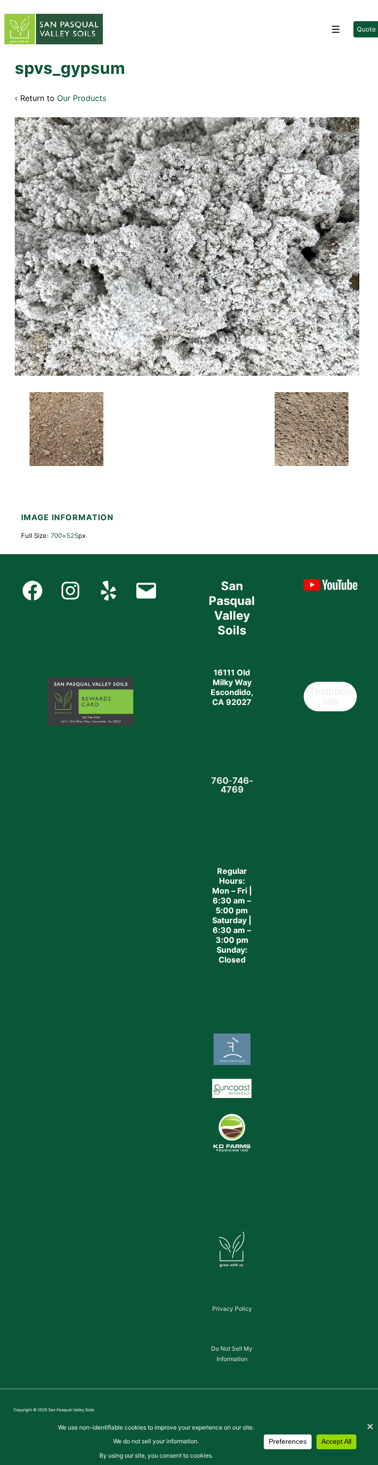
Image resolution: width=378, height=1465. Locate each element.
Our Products (81, 98)
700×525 (64, 535)
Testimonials (330, 696)
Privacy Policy (232, 1308)
